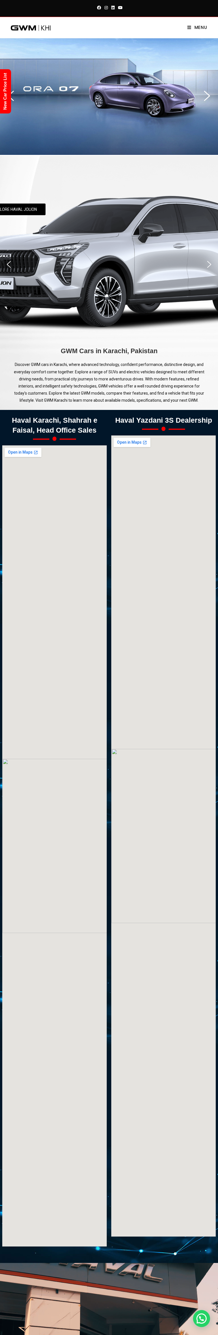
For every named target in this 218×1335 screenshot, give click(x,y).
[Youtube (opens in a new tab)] (119, 7)
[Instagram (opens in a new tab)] (106, 7)
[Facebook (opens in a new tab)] (99, 7)
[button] (207, 96)
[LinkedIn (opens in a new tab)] (113, 7)
